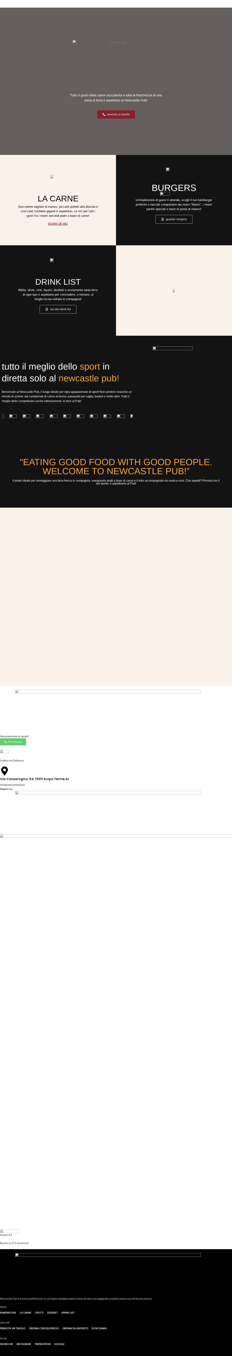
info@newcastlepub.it (12, 784)
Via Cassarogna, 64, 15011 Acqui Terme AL (34, 779)
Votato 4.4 (6, 1234)
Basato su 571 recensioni (14, 1242)
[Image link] (4, 753)
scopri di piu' (58, 223)
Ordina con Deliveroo (12, 760)
